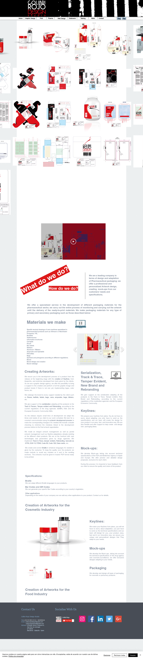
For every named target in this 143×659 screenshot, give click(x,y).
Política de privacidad (16, 656)
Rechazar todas (119, 655)
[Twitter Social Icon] (109, 619)
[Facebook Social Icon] (91, 619)
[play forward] (122, 349)
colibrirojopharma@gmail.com (35, 623)
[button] (98, 349)
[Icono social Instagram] (82, 619)
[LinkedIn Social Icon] (100, 619)
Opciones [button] (107, 655)
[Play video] (73, 241)
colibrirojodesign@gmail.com (34, 622)
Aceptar (133, 655)
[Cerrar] (140, 655)
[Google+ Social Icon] (118, 619)
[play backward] (75, 349)
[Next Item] (85, 540)
